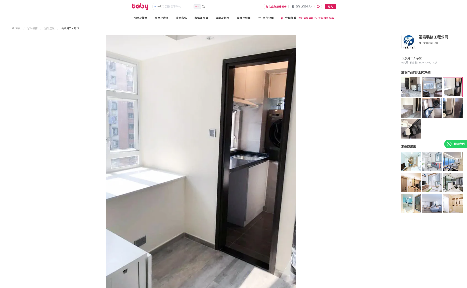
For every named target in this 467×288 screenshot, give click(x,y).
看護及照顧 (244, 18)
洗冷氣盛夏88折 (307, 18)
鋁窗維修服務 (326, 18)
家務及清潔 (162, 18)
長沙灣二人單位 (70, 28)
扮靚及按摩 (140, 18)
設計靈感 (49, 28)
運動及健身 (222, 18)
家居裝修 (181, 18)
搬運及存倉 (201, 18)
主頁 (18, 28)
